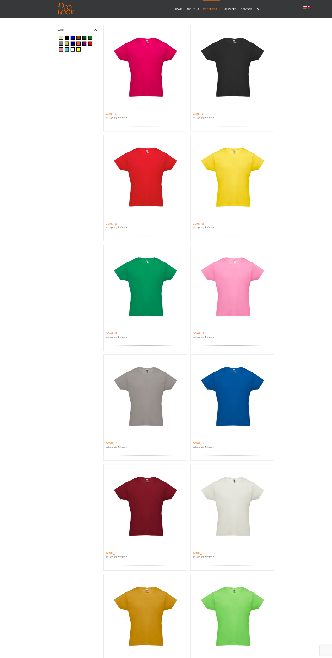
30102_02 (111, 114)
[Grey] (61, 43)
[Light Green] (67, 43)
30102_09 (111, 333)
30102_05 (111, 223)
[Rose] (61, 49)
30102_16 (198, 553)
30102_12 (198, 333)
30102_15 (111, 553)
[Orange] (78, 43)
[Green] (90, 37)
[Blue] (73, 37)
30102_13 (111, 443)
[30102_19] (232, 616)
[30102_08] (232, 176)
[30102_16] (232, 506)
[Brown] (78, 37)
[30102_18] (145, 616)
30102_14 (198, 443)
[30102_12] (232, 286)
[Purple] (84, 43)
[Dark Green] (84, 37)
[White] (73, 49)
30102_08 (198, 223)
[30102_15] (145, 506)
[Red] (90, 43)
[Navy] (73, 43)
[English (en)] (309, 8)
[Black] (67, 37)
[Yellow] (78, 49)
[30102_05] (145, 176)
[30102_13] (145, 396)
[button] (258, 9)
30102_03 (198, 114)
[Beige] (61, 37)
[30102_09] (145, 286)
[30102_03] (232, 67)
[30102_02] (145, 67)
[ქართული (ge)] (305, 8)
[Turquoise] (67, 49)
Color (61, 29)
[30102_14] (232, 396)
